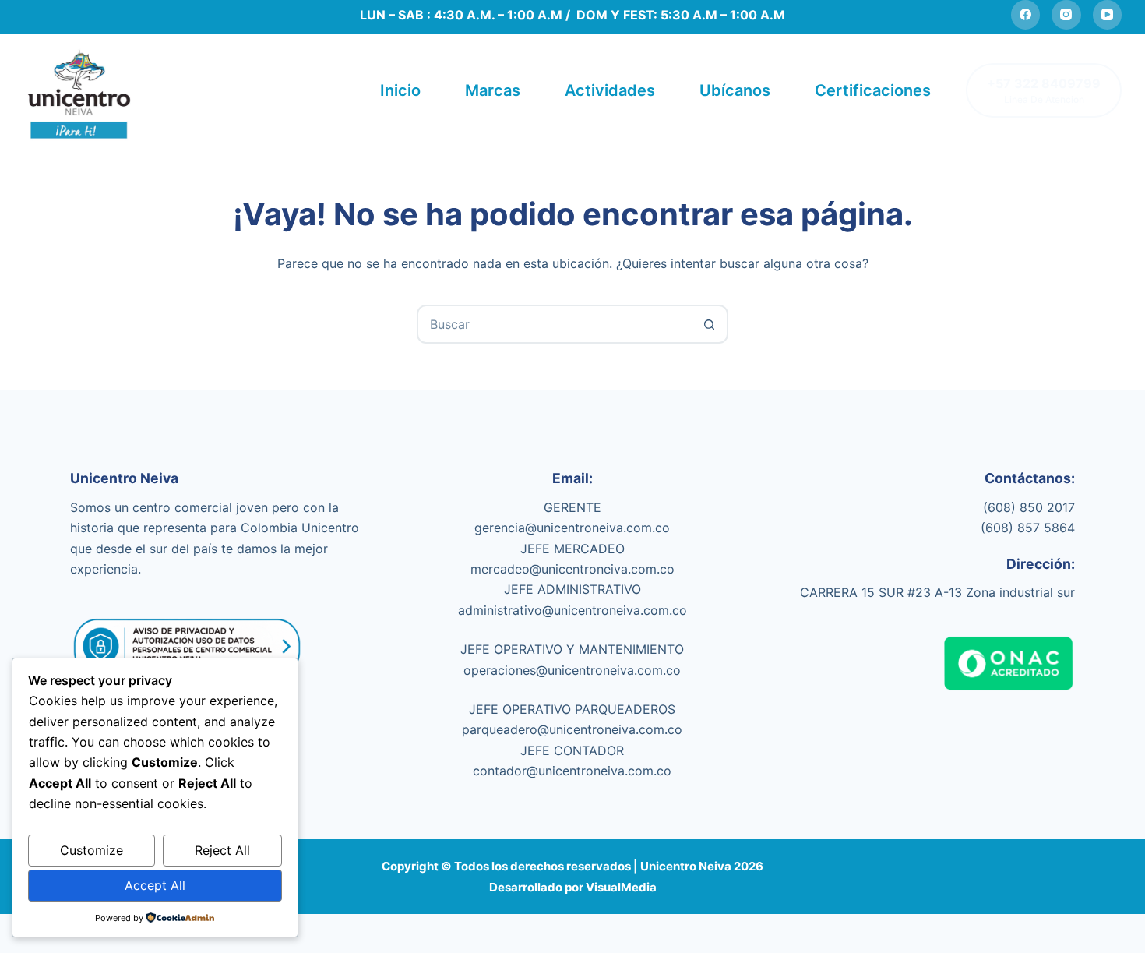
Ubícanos (734, 90)
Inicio (400, 90)
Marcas (492, 90)
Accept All (155, 885)
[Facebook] (1026, 15)
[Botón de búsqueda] (709, 324)
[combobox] (554, 324)
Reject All (222, 850)
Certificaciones (873, 90)
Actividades (610, 90)
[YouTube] (1107, 15)
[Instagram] (1066, 15)
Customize (91, 850)
